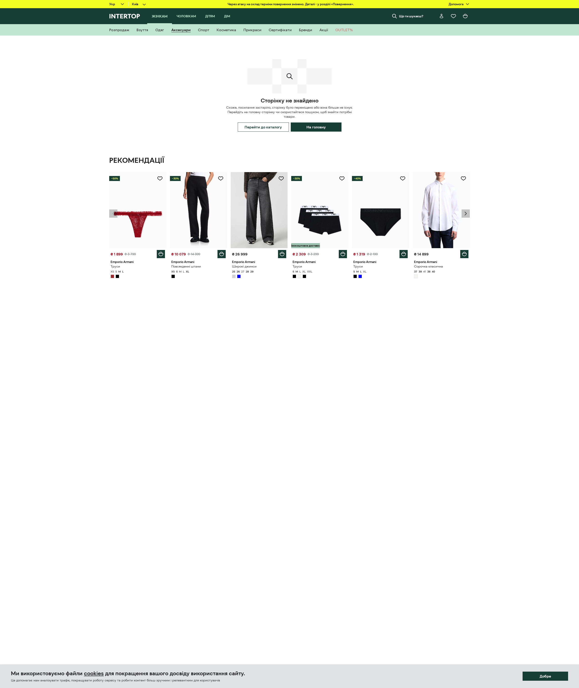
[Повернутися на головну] (124, 16)
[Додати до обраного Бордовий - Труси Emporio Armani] (159, 178)
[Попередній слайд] (113, 213)
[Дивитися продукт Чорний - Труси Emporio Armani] (319, 210)
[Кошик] (465, 16)
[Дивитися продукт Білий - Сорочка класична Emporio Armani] (441, 210)
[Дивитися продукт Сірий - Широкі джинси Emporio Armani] (259, 210)
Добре (545, 676)
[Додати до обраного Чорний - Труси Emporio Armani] (341, 178)
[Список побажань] (453, 16)
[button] (113, 213)
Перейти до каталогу (263, 127)
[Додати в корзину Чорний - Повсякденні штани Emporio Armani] (221, 254)
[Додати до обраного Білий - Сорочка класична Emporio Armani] (463, 178)
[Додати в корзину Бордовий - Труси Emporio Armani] (161, 254)
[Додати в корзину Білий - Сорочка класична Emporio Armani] (464, 254)
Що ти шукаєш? (411, 16)
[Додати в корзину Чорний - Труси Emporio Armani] (343, 254)
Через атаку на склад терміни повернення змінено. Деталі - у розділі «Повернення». (291, 4)
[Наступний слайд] (466, 213)
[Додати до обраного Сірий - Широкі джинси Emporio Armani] (281, 178)
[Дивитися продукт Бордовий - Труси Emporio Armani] (137, 210)
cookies (94, 673)
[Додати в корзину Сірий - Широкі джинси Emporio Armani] (282, 254)
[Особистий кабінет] (441, 16)
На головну (316, 127)
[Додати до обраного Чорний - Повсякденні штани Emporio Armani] (220, 178)
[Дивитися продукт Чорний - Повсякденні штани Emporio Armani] (198, 210)
